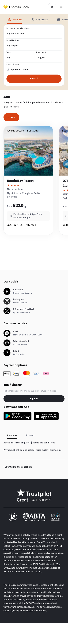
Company (12, 435)
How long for (41, 52)
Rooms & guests (13, 64)
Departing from (12, 40)
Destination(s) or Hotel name (18, 28)
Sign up (34, 398)
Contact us (55, 450)
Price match (42, 450)
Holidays (17, 19)
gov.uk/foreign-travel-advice (18, 596)
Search (34, 78)
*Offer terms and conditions (17, 467)
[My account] (52, 7)
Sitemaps (30, 435)
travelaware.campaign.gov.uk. (19, 607)
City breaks (42, 19)
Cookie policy (27, 450)
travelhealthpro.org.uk (50, 596)
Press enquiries (23, 442)
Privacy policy (10, 450)
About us (8, 442)
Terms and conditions (44, 442)
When (8, 52)
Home (11, 117)
